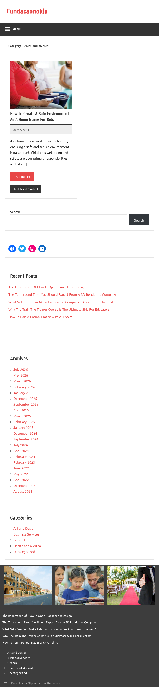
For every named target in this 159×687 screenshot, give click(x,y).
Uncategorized (24, 551)
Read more (21, 176)
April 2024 (21, 450)
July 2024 (20, 445)
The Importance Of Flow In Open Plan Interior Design (47, 287)
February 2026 (24, 387)
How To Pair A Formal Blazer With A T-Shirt (40, 317)
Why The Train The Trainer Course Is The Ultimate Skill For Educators (59, 309)
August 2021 (22, 491)
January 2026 (23, 392)
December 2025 (25, 398)
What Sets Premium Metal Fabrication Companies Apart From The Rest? (61, 302)
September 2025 (25, 404)
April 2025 (21, 410)
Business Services (26, 534)
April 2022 (21, 479)
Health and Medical (25, 189)
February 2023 (24, 462)
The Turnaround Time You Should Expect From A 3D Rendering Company (62, 294)
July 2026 (20, 369)
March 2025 (22, 416)
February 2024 (24, 456)
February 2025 (24, 421)
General (19, 540)
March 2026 (22, 381)
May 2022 (20, 474)
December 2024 (25, 433)
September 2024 (25, 439)
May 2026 (20, 375)
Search (15, 212)
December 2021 (25, 485)
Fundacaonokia (27, 11)
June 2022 (21, 468)
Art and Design (24, 528)
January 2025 (23, 427)
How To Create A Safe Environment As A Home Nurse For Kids (39, 116)
